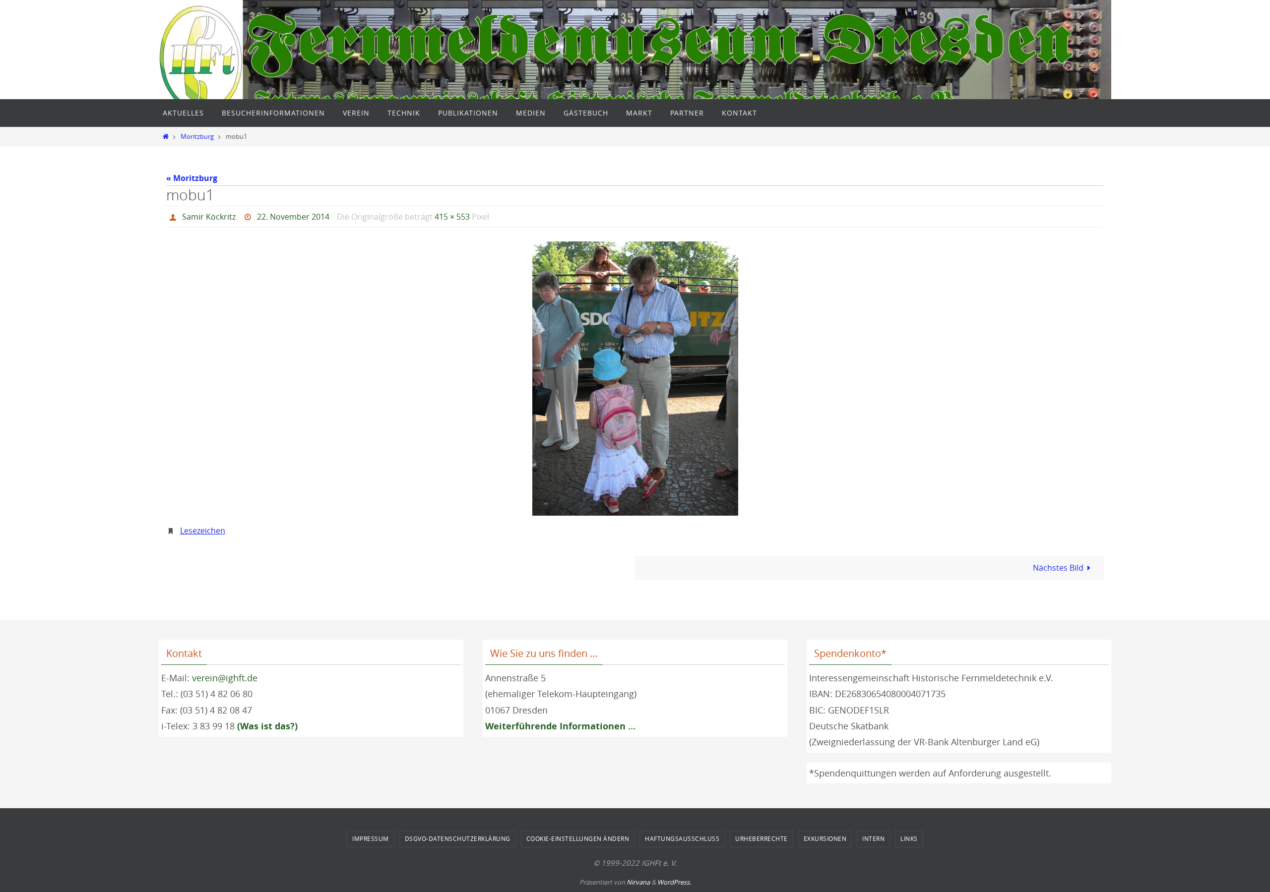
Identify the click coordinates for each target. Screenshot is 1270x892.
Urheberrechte (761, 838)
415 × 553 (452, 216)
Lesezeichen (202, 530)
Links (909, 838)
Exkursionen (825, 838)
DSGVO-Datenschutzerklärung (457, 838)
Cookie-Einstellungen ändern (578, 838)
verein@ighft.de (224, 678)
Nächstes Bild (1058, 567)
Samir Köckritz (209, 216)
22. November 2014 (293, 216)
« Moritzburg (191, 178)
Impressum (370, 838)
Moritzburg (197, 136)
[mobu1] (635, 378)
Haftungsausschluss (682, 838)
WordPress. (674, 882)
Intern (873, 838)
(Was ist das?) (267, 726)
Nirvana (638, 882)
